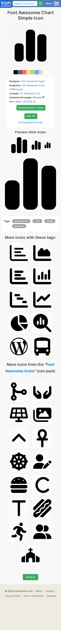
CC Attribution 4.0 (30, 93)
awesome (19, 226)
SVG (28, 116)
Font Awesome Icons (33, 85)
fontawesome (21, 221)
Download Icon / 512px (30, 107)
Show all (30, 577)
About (39, 591)
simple (50, 221)
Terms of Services (33, 595)
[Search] (40, 3)
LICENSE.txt (29, 101)
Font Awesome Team (33, 81)
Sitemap (51, 595)
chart (37, 221)
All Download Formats (30, 122)
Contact (49, 591)
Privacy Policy (13, 595)
